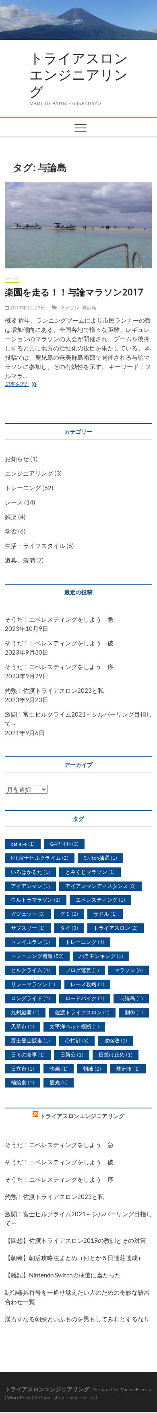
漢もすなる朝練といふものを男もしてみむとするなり (77, 1318)
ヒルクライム (30, 970)
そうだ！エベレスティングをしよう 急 (59, 619)
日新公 (71, 1054)
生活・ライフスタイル (35, 545)
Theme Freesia (135, 1389)
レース (12, 278)
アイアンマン (30, 886)
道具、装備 (20, 560)
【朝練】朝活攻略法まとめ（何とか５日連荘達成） (74, 1257)
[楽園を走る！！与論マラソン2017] (79, 225)
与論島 (89, 308)
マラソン (70, 308)
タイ (69, 928)
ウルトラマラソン (35, 899)
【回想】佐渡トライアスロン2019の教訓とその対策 (75, 1240)
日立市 (22, 1068)
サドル (105, 913)
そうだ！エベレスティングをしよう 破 (59, 643)
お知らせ (17, 458)
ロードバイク (84, 998)
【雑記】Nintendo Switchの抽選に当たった (63, 1275)
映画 (59, 1068)
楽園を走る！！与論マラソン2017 (74, 292)
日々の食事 (28, 1054)
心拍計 (77, 1040)
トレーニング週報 (37, 956)
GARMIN (64, 843)
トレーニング (23, 487)
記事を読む (24, 385)
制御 (134, 1012)
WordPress (19, 1397)
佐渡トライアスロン (82, 1012)
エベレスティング (100, 899)
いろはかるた (30, 872)
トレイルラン (30, 942)
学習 (11, 531)
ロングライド (30, 998)
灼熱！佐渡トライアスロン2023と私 (54, 690)
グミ (69, 913)
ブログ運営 (82, 970)
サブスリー (28, 928)
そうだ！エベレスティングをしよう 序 (59, 666)
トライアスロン (115, 928)
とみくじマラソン (90, 872)
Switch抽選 (100, 858)
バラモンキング (101, 956)
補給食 (22, 1082)
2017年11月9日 (27, 308)
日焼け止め (115, 1054)
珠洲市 (128, 1068)
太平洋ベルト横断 (74, 1026)
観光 (59, 1082)
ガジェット (28, 913)
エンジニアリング (29, 473)
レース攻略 (87, 984)
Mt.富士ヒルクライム (39, 858)
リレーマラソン (33, 984)
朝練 (92, 1068)
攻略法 (115, 1040)
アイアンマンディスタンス (100, 886)
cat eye (23, 843)
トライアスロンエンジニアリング (78, 75)
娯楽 (11, 516)
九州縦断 (25, 1012)
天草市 (22, 1026)
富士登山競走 (30, 1040)
